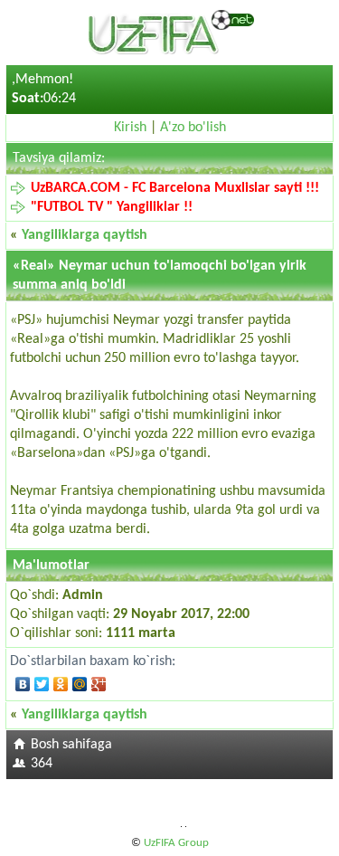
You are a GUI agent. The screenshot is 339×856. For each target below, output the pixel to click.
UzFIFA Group (176, 843)
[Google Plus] (98, 684)
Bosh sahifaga (71, 744)
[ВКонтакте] (23, 684)
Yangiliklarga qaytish (84, 235)
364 (41, 763)
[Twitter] (42, 684)
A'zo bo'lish (193, 127)
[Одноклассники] (61, 684)
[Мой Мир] (80, 684)
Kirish (130, 127)
